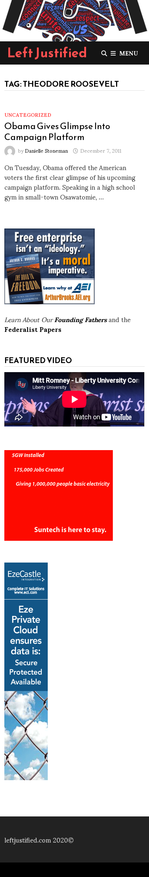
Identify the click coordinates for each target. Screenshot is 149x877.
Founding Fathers (80, 319)
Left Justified (47, 52)
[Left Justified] (74, 19)
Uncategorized (27, 114)
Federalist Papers (32, 328)
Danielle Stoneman (46, 150)
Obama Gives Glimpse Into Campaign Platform (57, 131)
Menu (128, 52)
